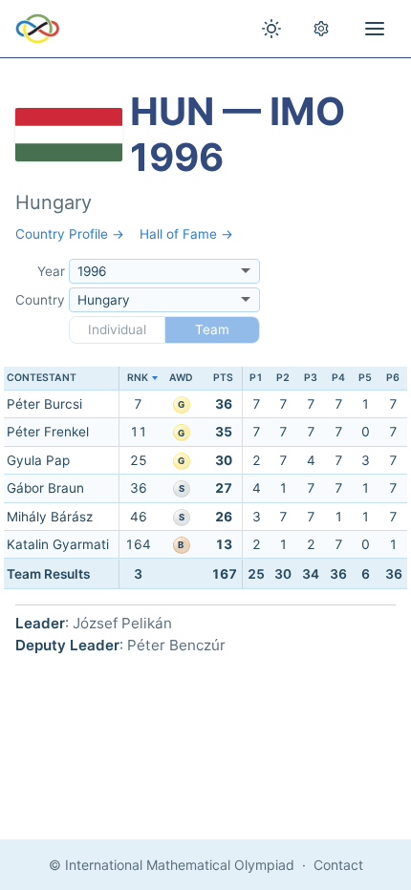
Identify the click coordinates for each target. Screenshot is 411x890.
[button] (138, 379)
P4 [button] (338, 377)
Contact (338, 865)
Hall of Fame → (186, 234)
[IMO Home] (37, 28)
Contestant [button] (41, 377)
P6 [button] (393, 377)
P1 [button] (256, 377)
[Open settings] (321, 28)
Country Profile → (69, 234)
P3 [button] (310, 377)
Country (40, 299)
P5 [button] (365, 377)
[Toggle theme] (271, 28)
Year (51, 271)
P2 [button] (283, 377)
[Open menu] (375, 29)
